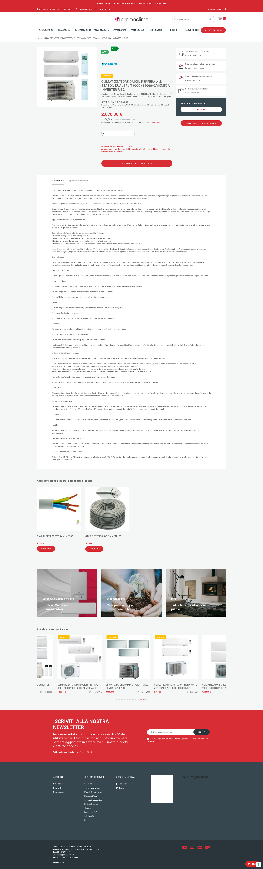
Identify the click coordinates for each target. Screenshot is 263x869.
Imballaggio (89, 816)
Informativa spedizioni (93, 800)
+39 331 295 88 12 (64, 9)
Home (39, 38)
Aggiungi (46, 549)
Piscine (173, 30)
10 (141, 699)
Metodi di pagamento (93, 792)
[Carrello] (220, 19)
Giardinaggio (155, 30)
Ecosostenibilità (90, 812)
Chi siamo (88, 784)
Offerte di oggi (213, 30)
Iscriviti (201, 732)
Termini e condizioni (92, 788)
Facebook (122, 784)
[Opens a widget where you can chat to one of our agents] (252, 864)
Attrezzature (119, 30)
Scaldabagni (64, 30)
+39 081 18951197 (47, 9)
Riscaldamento (46, 30)
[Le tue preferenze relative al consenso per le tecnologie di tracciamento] (258, 864)
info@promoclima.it (66, 855)
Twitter (121, 788)
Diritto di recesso (91, 804)
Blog (86, 820)
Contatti (87, 808)
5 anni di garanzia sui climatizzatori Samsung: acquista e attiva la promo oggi (131, 3)
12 (146, 699)
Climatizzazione (83, 30)
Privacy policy (59, 857)
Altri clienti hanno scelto (201, 123)
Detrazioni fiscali (91, 796)
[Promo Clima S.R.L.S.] (131, 19)
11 (144, 699)
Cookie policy (72, 857)
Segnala (201, 109)
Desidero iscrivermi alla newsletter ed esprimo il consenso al (177, 740)
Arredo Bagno (137, 30)
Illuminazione (191, 30)
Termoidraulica (101, 30)
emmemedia (58, 862)
